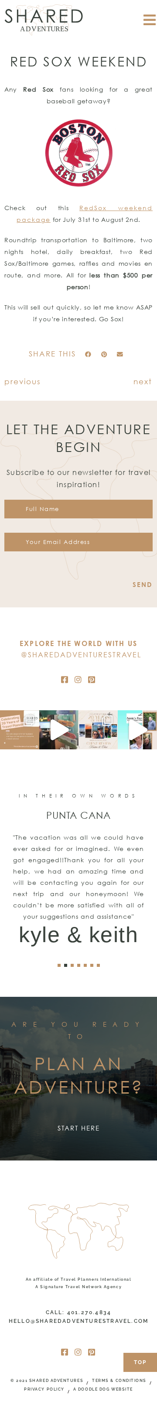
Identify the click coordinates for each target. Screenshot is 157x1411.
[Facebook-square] (65, 679)
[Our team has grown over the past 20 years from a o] (137, 729)
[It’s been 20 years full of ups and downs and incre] (19, 729)
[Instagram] (78, 679)
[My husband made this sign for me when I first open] (58, 729)
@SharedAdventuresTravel (81, 654)
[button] (88, 354)
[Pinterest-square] (92, 679)
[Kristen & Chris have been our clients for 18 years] (98, 729)
